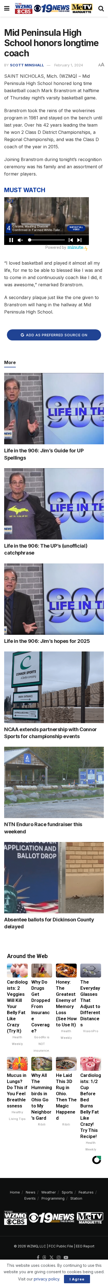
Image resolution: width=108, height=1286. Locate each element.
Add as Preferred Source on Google (56, 336)
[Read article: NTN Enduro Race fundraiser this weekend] (54, 782)
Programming (53, 1198)
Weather (48, 1192)
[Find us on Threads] (44, 1258)
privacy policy (46, 1279)
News (30, 1192)
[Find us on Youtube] (66, 1258)
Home (15, 1192)
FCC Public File (61, 1246)
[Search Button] (101, 8)
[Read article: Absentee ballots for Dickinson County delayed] (54, 877)
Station (76, 1198)
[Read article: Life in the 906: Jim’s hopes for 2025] (54, 599)
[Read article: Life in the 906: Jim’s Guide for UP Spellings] (54, 408)
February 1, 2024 (68, 65)
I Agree (77, 1279)
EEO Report (85, 1246)
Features (86, 1192)
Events (30, 1198)
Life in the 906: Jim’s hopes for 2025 (47, 641)
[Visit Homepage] (54, 8)
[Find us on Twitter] (51, 1258)
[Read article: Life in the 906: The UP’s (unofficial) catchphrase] (54, 504)
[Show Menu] (6, 8)
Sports (67, 1192)
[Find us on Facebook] (38, 1258)
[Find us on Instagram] (59, 1258)
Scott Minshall (27, 65)
